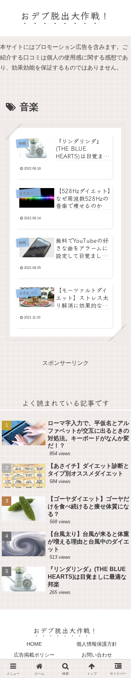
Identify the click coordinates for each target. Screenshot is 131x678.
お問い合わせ (97, 655)
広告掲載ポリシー (34, 655)
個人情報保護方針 (96, 644)
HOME (34, 644)
